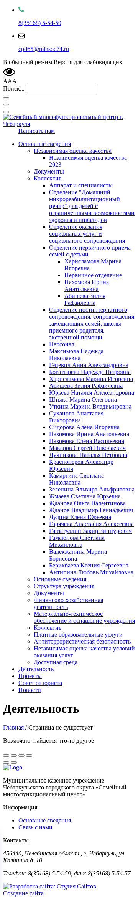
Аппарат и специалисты (81, 185)
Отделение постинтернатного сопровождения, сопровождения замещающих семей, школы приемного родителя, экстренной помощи (91, 323)
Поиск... (14, 88)
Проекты (30, 676)
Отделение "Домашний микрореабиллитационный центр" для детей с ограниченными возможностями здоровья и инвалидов (92, 206)
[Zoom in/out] (29, 755)
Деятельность (36, 669)
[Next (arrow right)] (14, 762)
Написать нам (36, 130)
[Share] (14, 755)
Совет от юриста (40, 683)
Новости (29, 690)
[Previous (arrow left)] (6, 762)
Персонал (61, 344)
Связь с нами (35, 827)
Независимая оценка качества (73, 150)
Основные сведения (44, 144)
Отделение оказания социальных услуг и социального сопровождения (87, 233)
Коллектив (48, 178)
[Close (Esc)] (6, 755)
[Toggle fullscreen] (21, 755)
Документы (49, 171)
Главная (13, 727)
